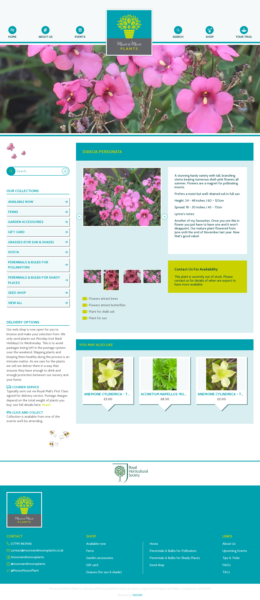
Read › (46, 405)
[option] (121, 197)
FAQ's (226, 565)
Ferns (90, 551)
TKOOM (137, 595)
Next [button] (164, 280)
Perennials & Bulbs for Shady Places (175, 558)
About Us (229, 544)
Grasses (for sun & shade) (104, 572)
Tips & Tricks (231, 558)
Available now (96, 544)
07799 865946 (21, 544)
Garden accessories (99, 558)
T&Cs (226, 572)
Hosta (154, 544)
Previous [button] (79, 280)
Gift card (92, 565)
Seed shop (157, 565)
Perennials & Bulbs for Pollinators (173, 551)
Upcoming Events (234, 551)
